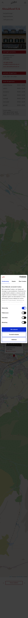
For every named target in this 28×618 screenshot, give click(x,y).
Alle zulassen (14, 329)
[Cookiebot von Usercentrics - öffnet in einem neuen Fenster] (19, 277)
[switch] (24, 314)
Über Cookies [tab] (22, 281)
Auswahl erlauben (14, 334)
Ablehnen (14, 339)
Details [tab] (14, 281)
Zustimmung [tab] (5, 281)
